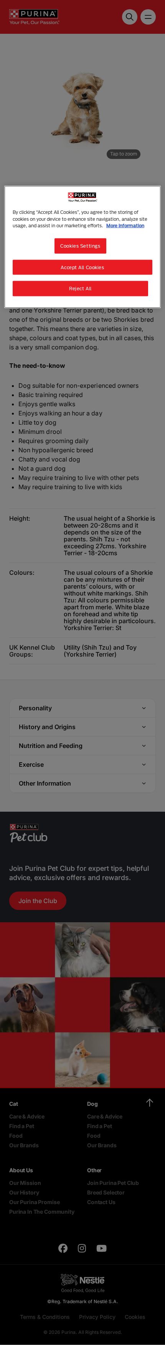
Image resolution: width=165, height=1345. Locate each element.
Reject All (80, 288)
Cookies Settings (80, 245)
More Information (125, 225)
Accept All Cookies (82, 267)
